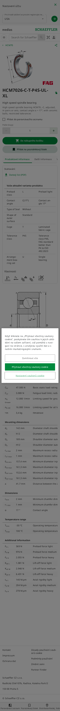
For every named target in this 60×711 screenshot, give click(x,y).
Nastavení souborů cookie (30, 375)
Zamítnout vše (30, 358)
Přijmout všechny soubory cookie (30, 366)
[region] (30, 355)
